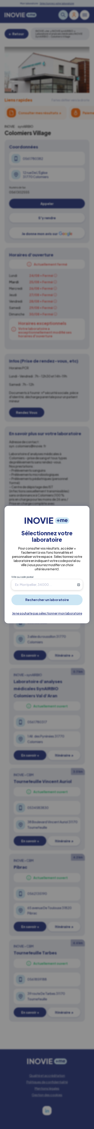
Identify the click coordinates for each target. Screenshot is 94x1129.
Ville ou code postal (22, 577)
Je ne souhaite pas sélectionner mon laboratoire (47, 613)
